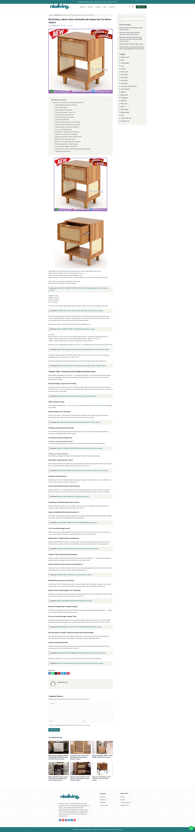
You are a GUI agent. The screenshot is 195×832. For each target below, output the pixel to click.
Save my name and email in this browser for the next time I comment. (70, 725)
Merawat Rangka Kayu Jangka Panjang (66, 144)
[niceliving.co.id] (54, 685)
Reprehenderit (125, 112)
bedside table (102, 405)
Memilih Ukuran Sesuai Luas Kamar (65, 139)
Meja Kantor (124, 95)
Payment (122, 799)
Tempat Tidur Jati (126, 118)
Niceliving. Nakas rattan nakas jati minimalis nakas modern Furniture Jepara (80, 310)
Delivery (122, 797)
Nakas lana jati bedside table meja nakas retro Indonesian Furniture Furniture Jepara (82, 470)
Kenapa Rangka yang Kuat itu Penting (66, 105)
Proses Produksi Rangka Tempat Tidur (66, 146)
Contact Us (112, 7)
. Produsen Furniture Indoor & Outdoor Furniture (97, 1)
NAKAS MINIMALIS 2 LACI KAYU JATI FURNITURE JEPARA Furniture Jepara (79, 627)
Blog (104, 7)
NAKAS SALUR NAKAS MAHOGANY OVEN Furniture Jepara (74, 601)
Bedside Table (125, 57)
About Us (90, 7)
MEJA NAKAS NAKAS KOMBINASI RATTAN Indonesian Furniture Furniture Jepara (81, 653)
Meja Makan (124, 98)
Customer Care (124, 805)
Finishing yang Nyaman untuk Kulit (65, 112)
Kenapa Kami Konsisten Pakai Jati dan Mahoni (68, 136)
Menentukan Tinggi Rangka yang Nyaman (67, 132)
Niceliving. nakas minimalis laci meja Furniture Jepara (73, 496)
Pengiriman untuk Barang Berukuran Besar (67, 124)
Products (98, 7)
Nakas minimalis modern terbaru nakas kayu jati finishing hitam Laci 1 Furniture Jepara (83, 349)
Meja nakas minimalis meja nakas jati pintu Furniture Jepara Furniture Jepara (80, 663)
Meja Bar (123, 92)
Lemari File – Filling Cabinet (129, 86)
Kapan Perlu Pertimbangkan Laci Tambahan (68, 141)
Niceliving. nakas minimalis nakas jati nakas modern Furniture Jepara (77, 548)
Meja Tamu (124, 103)
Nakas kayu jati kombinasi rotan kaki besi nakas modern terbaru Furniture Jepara (81, 365)
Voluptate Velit (125, 121)
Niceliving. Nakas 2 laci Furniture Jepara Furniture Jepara (74, 574)
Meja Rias (123, 100)
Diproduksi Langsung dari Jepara (64, 117)
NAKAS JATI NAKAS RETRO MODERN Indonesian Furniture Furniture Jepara (80, 448)
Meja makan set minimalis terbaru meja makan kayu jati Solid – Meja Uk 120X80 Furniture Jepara (130, 39)
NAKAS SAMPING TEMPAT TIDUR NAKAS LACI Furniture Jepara (76, 329)
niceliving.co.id (62, 682)
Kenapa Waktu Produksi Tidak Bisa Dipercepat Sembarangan (72, 149)
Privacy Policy (104, 805)
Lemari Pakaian (125, 89)
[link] (49, 673)
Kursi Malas (124, 77)
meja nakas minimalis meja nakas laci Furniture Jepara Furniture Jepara (78, 422)
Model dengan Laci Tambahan (63, 110)
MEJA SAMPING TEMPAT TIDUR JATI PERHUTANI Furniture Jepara (77, 522)
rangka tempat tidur (72, 405)
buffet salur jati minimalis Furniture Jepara (131, 44)
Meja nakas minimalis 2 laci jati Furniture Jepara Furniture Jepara (76, 396)
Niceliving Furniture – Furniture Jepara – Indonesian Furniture (97, 829)
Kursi (122, 66)
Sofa (122, 115)
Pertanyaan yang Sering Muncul (64, 114)
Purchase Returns (125, 802)
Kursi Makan (124, 74)
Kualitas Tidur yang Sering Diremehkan (66, 134)
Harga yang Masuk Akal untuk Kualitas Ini (67, 127)
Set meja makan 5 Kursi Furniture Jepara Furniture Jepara (130, 28)
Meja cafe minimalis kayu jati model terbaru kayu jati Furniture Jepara (129, 33)
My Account (142, 7)
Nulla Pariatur (125, 109)
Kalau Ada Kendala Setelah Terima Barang (67, 122)
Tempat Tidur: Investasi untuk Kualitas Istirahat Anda (68, 102)
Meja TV (123, 106)
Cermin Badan (125, 63)
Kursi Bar (123, 69)
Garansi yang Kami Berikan (63, 151)
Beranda (82, 7)
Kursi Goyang (125, 71)
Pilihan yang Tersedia (61, 107)
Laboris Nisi (124, 83)
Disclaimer (103, 802)
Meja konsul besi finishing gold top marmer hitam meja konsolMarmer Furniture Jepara (131, 48)
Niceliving (64, 658)
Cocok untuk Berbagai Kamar (63, 129)
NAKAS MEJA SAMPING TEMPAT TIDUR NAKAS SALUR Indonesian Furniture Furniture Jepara (58, 757)
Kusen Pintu (124, 80)
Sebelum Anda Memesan (62, 119)
